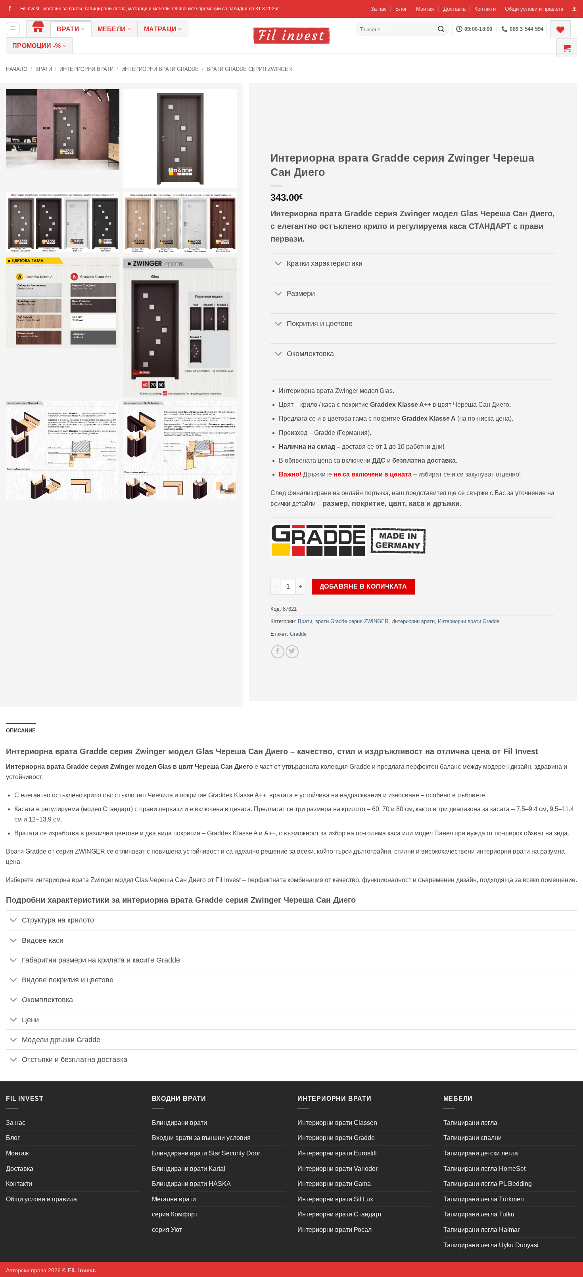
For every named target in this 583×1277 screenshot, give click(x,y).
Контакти (485, 9)
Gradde (298, 634)
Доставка (454, 9)
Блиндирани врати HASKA (191, 1183)
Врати (68, 29)
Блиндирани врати (179, 1122)
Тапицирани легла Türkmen (483, 1199)
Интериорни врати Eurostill (337, 1153)
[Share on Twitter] (292, 651)
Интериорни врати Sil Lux (335, 1199)
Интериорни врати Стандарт (339, 1214)
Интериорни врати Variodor (337, 1168)
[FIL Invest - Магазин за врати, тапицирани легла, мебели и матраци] (291, 35)
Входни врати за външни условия (201, 1137)
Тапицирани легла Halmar (481, 1229)
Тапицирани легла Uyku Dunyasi (491, 1245)
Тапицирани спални (472, 1137)
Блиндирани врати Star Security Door (206, 1153)
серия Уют (167, 1229)
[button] (574, 9)
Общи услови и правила (534, 9)
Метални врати (174, 1199)
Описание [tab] (21, 731)
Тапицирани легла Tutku (478, 1214)
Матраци (160, 29)
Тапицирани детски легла (480, 1153)
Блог (401, 9)
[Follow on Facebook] (10, 8)
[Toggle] (278, 264)
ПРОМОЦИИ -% (36, 45)
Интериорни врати (86, 69)
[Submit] (441, 29)
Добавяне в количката (363, 586)
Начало (16, 69)
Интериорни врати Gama (334, 1183)
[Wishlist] (560, 29)
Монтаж (425, 9)
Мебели (112, 29)
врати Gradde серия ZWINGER (249, 69)
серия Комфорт (175, 1214)
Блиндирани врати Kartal (188, 1168)
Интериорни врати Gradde (160, 69)
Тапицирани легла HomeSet (484, 1168)
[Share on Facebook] (277, 651)
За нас (379, 9)
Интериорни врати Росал (334, 1229)
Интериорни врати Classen (337, 1122)
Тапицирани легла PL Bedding (487, 1183)
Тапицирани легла (470, 1122)
